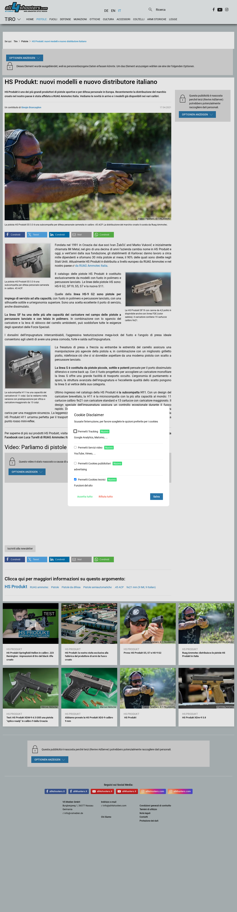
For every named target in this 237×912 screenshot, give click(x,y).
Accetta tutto (85, 496)
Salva (156, 496)
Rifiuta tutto (106, 496)
